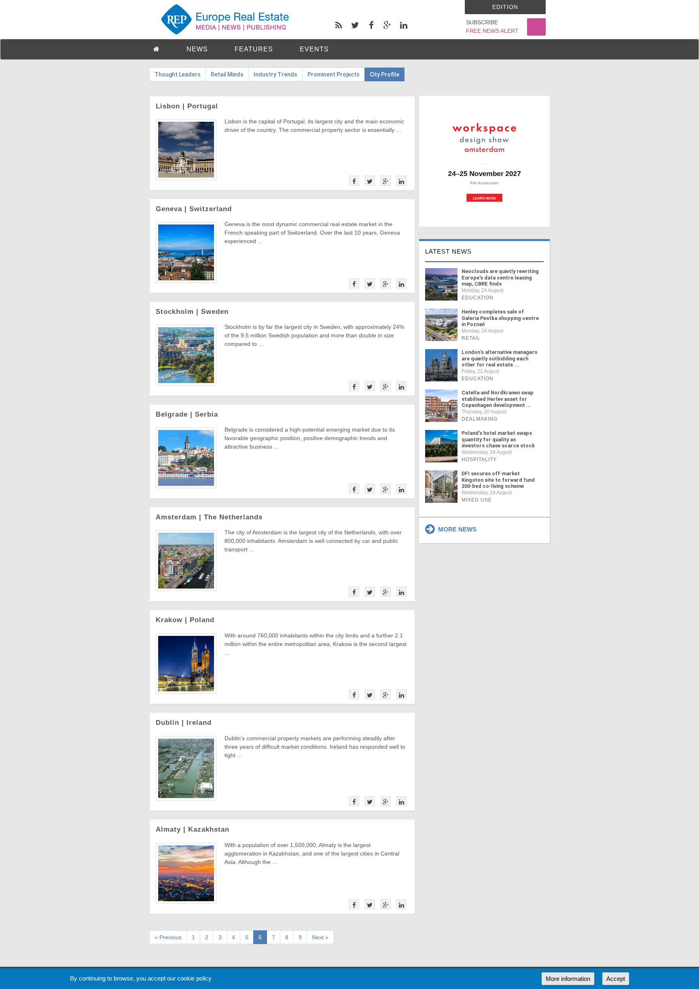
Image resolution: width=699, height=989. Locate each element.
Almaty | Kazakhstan (192, 829)
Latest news (448, 251)
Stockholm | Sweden (192, 312)
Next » (320, 937)
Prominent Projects (333, 74)
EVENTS (314, 49)
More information (568, 978)
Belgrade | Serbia (187, 414)
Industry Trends (275, 74)
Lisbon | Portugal (187, 106)
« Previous (168, 937)
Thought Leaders (178, 74)
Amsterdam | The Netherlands (209, 517)
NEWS (197, 49)
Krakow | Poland (185, 620)
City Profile (384, 74)
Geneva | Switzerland (194, 209)
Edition (505, 7)
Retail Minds (227, 74)
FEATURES (254, 49)
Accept (615, 978)
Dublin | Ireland (184, 722)
